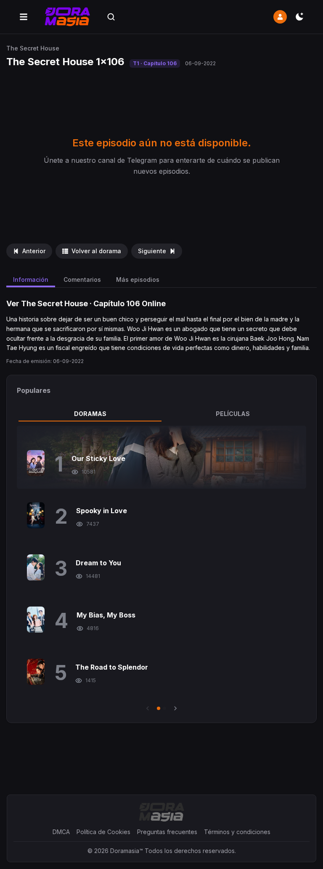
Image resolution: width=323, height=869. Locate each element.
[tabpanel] (161, 569)
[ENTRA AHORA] (280, 17)
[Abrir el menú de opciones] (23, 16)
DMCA (61, 831)
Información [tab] (30, 279)
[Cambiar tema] (299, 16)
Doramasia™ (126, 850)
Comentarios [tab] (82, 279)
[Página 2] (164, 708)
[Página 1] (158, 708)
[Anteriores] (147, 708)
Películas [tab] (233, 413)
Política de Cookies (103, 831)
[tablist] (161, 413)
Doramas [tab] (90, 413)
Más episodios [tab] (137, 279)
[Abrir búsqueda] (111, 16)
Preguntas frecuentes (167, 831)
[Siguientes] (175, 708)
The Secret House (32, 48)
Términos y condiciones (237, 831)
